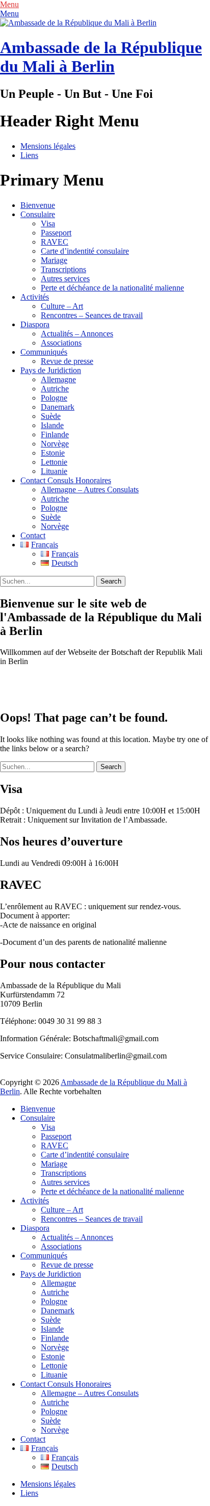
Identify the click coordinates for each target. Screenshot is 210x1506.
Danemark (57, 407)
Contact (32, 535)
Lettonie (54, 462)
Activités (34, 297)
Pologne (54, 397)
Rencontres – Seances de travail (92, 315)
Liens (29, 155)
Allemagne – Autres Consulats (90, 489)
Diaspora (34, 324)
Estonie (53, 452)
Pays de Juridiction (50, 370)
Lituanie (54, 471)
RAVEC (54, 241)
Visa (48, 223)
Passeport (56, 232)
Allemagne (58, 379)
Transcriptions (63, 269)
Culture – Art (62, 306)
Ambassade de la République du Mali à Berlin (101, 56)
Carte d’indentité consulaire (85, 251)
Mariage (54, 260)
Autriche (55, 388)
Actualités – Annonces (77, 333)
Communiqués (43, 352)
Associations (61, 342)
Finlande (55, 434)
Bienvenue (37, 205)
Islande (52, 425)
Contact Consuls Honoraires (65, 480)
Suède (51, 416)
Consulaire (37, 214)
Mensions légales (47, 146)
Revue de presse (67, 361)
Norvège (55, 443)
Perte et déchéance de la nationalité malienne (112, 287)
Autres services (65, 278)
